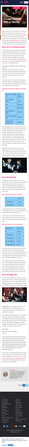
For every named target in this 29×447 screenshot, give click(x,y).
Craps (3, 415)
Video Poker (5, 402)
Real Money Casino (6, 404)
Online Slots (5, 399)
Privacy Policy (19, 414)
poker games (23, 34)
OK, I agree (10, 445)
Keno (17, 417)
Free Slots (18, 404)
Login (21, 2)
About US (18, 400)
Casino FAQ (4, 407)
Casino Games (5, 410)
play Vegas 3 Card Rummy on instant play (17, 358)
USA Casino (18, 420)
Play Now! (4, 67)
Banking (18, 409)
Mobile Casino (19, 412)
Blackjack (4, 412)
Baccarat (4, 409)
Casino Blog (18, 402)
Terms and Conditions (7, 417)
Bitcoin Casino (5, 419)
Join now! (4, 333)
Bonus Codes (5, 400)
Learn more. (4, 445)
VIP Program (5, 414)
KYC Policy (4, 422)
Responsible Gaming (20, 419)
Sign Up (26, 2)
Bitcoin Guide (19, 407)
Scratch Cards (5, 420)
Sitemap (18, 399)
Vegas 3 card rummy (15, 40)
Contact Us (18, 410)
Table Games (19, 405)
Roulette (4, 405)
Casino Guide (19, 415)
